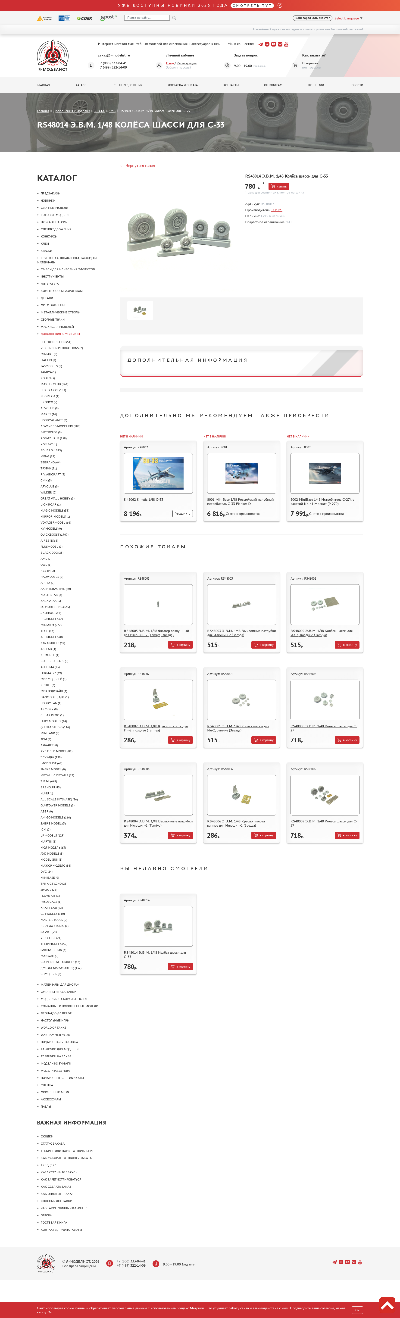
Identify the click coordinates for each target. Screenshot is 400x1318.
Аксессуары (51, 1099)
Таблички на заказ (56, 1056)
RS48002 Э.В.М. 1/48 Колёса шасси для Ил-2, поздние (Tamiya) (322, 633)
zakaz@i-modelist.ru (114, 55)
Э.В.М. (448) (49, 781)
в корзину (183, 645)
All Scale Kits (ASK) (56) (59, 799)
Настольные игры (55, 1020)
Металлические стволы (60, 312)
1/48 (112, 111)
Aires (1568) (49, 540)
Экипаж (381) (51, 613)
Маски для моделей (57, 326)
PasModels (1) (51, 366)
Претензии (316, 85)
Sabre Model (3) (53, 823)
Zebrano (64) (50, 462)
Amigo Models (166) (56, 817)
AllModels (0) (52, 637)
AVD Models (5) (52, 853)
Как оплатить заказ (57, 1194)
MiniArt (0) (49, 354)
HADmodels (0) (52, 576)
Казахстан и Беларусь (59, 1172)
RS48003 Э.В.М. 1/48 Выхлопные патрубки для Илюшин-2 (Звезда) (241, 633)
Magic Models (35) (55, 510)
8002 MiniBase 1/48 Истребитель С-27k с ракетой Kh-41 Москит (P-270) (322, 501)
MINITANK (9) (50, 733)
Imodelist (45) (51, 763)
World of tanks (53, 1027)
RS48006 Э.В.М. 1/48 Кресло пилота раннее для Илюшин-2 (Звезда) (236, 823)
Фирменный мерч (55, 1092)
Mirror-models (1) (55, 516)
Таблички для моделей (59, 1049)
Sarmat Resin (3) (53, 950)
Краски (46, 251)
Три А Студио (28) (54, 883)
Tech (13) (47, 631)
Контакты (231, 85)
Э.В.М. (99, 111)
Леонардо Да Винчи (56, 1013)
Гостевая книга (54, 1222)
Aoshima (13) (50, 667)
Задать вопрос (246, 55)
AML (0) (46, 558)
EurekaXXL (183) (53, 390)
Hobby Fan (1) (51, 703)
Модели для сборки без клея (64, 999)
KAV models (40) (53, 643)
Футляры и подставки (58, 991)
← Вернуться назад (137, 165)
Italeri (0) (48, 360)
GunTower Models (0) (58, 805)
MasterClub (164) (54, 384)
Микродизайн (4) (54, 691)
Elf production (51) (56, 342)
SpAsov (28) (49, 889)
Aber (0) (47, 811)
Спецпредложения (128, 85)
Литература (50, 283)
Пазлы (46, 1106)
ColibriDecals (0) (54, 661)
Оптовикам (273, 85)
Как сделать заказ (56, 1186)
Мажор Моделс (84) (56, 865)
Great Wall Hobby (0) (58, 498)
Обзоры (46, 1215)
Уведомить (182, 513)
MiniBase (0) (50, 877)
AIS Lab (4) (48, 649)
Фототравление (53, 305)
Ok (357, 1310)
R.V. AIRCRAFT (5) (53, 474)
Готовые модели (55, 215)
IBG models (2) (52, 619)
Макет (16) (49, 414)
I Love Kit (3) (50, 895)
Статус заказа (53, 1143)
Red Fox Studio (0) (55, 926)
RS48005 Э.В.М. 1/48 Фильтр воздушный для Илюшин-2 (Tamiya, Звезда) (156, 633)
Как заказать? (314, 55)
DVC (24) (47, 871)
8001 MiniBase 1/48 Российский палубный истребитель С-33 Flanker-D (240, 501)
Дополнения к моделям (71, 111)
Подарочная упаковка (59, 1042)
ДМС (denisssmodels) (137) (61, 968)
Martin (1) (48, 841)
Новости (356, 85)
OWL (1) (46, 564)
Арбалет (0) (49, 745)
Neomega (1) (50, 396)
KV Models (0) (51, 528)
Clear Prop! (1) (52, 715)
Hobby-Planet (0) (54, 420)
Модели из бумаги (56, 1063)
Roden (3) (48, 378)
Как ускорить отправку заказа (66, 1158)
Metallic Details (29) (57, 775)
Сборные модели (54, 207)
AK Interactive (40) (56, 588)
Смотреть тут (252, 5)
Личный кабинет (180, 55)
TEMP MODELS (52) (54, 944)
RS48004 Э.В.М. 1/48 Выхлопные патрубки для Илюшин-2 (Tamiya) (158, 823)
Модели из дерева (55, 1070)
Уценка (47, 1085)
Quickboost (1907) (55, 534)
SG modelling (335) (55, 607)
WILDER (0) (48, 492)
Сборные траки (53, 319)
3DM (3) (46, 739)
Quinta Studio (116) (55, 727)
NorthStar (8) (51, 595)
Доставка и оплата (183, 85)
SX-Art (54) (49, 932)
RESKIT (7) (48, 685)
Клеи (45, 243)
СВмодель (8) (51, 974)
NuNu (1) (47, 793)
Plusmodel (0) (51, 546)
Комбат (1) (49, 444)
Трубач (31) (49, 468)
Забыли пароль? (178, 67)
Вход (170, 63)
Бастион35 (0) (51, 432)
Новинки (48, 200)
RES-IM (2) (48, 570)
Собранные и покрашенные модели (69, 1006)
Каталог (81, 85)
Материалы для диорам (60, 984)
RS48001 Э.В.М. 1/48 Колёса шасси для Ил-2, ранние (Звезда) (238, 728)
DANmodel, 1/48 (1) (55, 697)
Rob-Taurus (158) (54, 438)
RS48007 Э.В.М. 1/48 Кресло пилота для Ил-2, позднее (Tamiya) (156, 728)
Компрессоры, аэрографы (62, 291)
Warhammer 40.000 (56, 1035)
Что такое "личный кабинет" (64, 1208)
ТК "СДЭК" (48, 1165)
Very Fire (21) (51, 938)
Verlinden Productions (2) (62, 348)
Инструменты (52, 276)
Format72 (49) (51, 673)
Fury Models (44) (54, 721)
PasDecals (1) (51, 901)
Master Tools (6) (54, 919)
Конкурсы (49, 236)
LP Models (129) (52, 835)
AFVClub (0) (50, 408)
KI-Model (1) (50, 655)
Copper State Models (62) (60, 962)
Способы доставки (56, 1201)
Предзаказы (50, 193)
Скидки (47, 1136)
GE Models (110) (53, 913)
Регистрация (187, 63)
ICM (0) (45, 829)
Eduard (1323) (51, 450)
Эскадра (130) (51, 757)
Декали (47, 298)
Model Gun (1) (51, 859)
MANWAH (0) (49, 956)
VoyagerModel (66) (56, 522)
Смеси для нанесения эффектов (68, 269)
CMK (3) (46, 480)
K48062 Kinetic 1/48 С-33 (143, 499)
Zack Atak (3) (51, 601)
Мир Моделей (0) (53, 679)
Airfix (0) (47, 582)
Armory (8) (49, 709)
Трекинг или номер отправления (67, 1150)
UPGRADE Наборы (54, 222)
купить (282, 186)
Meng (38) (48, 456)
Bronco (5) (49, 402)
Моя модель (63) (53, 847)
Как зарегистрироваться (61, 1179)
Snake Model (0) (53, 769)
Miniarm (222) (51, 625)
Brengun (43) (51, 787)
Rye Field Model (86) (56, 751)
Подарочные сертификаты (62, 1078)
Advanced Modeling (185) (60, 426)
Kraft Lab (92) (52, 907)
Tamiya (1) (48, 372)
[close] (278, 5)
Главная (43, 85)
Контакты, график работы (61, 1229)
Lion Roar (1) (51, 504)
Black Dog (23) (52, 552)
